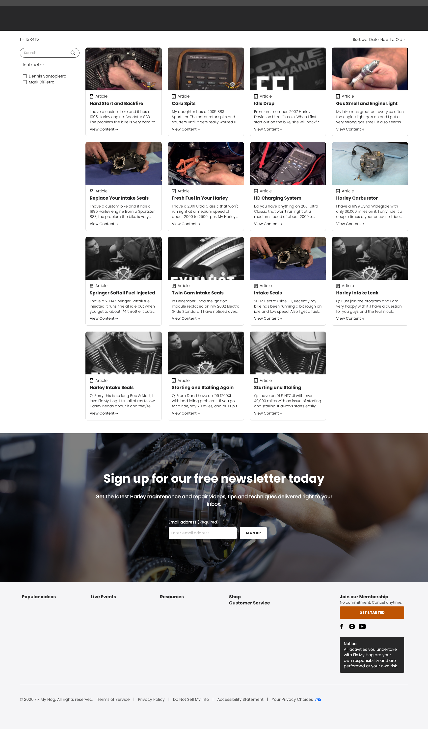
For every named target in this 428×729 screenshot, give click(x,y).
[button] (73, 53)
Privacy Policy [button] (151, 699)
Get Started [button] (372, 612)
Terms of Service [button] (113, 699)
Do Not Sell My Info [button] (191, 699)
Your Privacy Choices (292, 699)
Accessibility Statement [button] (240, 699)
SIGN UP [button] (253, 532)
